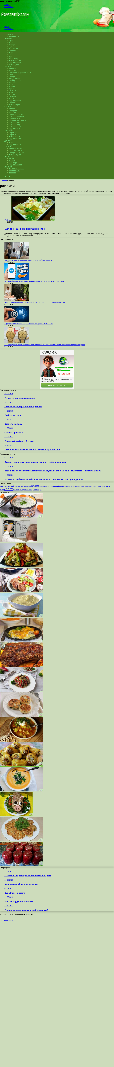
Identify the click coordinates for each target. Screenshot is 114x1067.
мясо (82, 486)
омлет (95, 486)
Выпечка (8, 131)
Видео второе (14, 105)
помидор (108, 486)
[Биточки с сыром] (21, 716)
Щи (10, 46)
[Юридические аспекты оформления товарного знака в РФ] (16, 322)
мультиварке (75, 486)
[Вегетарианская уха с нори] (21, 741)
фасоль (29, 489)
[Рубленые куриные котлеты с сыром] (21, 841)
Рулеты (12, 89)
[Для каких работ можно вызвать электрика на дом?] (18, 542)
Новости (12, 173)
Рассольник (13, 48)
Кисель (12, 159)
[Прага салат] (21, 691)
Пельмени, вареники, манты (20, 72)
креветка (48, 486)
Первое (8, 38)
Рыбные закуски (15, 151)
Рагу (11, 85)
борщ (1, 486)
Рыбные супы (14, 58)
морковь (68, 486)
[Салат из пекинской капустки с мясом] (21, 567)
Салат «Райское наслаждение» (24, 228)
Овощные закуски (16, 153)
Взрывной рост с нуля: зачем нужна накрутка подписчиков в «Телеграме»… (35, 281)
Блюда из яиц (14, 79)
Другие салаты (15, 129)
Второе (7, 66)
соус (21, 490)
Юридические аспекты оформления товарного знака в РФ (28, 324)
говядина (6, 486)
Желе (11, 143)
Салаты (8, 107)
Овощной (13, 111)
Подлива (12, 103)
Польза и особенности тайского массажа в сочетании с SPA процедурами (34, 302)
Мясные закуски (15, 149)
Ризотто (12, 83)
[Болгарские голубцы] (21, 766)
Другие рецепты (15, 62)
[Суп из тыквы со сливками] (21, 791)
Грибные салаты (16, 115)
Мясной (12, 109)
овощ (86, 486)
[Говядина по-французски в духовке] (21, 641)
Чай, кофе (13, 163)
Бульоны (12, 56)
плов (103, 486)
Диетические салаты (17, 121)
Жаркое (12, 87)
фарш (25, 490)
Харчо (11, 52)
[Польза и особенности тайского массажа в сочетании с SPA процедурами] (16, 300)
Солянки (12, 50)
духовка (17, 486)
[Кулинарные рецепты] (15, 23)
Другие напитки (15, 165)
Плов (11, 74)
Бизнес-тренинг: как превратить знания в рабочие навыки (28, 260)
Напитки (8, 157)
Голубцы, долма (15, 81)
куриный (55, 486)
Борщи (12, 44)
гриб (12, 486)
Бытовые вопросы (16, 169)
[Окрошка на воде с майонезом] (21, 517)
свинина (16, 490)
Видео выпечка (15, 137)
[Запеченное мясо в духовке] (21, 666)
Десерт (7, 141)
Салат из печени (15, 123)
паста (99, 486)
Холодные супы (15, 60)
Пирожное (13, 133)
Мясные (12, 68)
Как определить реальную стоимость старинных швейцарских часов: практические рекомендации (44, 345)
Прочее (8, 167)
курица (62, 486)
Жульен (12, 95)
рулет (2, 489)
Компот (12, 161)
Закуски (8, 147)
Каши (11, 93)
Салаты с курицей (16, 117)
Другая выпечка (15, 139)
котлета (35, 486)
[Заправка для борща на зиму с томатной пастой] (21, 866)
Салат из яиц (14, 125)
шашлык (36, 490)
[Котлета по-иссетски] (21, 592)
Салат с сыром (15, 127)
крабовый (42, 486)
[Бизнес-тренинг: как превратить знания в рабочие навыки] (16, 258)
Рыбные (12, 70)
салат (8, 489)
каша (29, 486)
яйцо (41, 489)
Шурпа (11, 54)
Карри (11, 99)
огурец (90, 486)
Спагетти (12, 91)
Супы (11, 40)
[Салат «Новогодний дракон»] (16, 816)
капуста (24, 486)
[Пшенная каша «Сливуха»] (21, 616)
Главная (3, 180)
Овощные (13, 77)
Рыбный (12, 113)
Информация (14, 36)
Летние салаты (15, 119)
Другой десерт (15, 145)
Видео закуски (15, 155)
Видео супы (14, 64)
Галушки (12, 97)
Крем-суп (12, 42)
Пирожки (12, 135)
